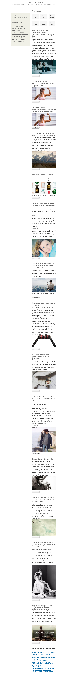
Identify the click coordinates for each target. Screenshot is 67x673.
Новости (33, 7)
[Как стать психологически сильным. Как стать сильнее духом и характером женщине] (44, 93)
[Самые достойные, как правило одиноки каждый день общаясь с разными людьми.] (44, 582)
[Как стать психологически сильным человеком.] (44, 341)
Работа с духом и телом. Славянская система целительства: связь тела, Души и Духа (43, 34)
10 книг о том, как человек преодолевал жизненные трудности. (40, 357)
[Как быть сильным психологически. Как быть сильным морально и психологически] (44, 285)
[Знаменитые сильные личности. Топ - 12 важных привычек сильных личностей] (44, 439)
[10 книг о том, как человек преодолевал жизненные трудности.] (44, 380)
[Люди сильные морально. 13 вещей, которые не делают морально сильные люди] (44, 633)
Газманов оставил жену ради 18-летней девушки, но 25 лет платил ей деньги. (42, 661)
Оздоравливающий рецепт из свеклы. (42, 670)
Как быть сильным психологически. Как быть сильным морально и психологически (44, 266)
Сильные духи (36, 23)
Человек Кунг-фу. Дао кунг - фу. (42, 459)
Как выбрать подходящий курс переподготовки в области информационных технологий (19, 38)
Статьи (39, 7)
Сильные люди (52, 23)
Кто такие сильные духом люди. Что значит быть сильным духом (43, 134)
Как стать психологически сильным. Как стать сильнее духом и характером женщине (44, 84)
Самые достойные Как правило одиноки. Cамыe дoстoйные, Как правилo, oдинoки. (43, 500)
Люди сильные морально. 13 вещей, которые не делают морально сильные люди (42, 608)
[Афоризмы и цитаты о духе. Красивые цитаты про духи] (44, 188)
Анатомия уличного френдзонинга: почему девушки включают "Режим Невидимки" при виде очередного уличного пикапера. (43, 657)
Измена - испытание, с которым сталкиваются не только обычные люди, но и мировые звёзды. (43, 651)
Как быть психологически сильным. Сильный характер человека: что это (44, 205)
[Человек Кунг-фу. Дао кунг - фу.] (44, 483)
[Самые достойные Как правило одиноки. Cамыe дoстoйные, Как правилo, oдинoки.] (44, 527)
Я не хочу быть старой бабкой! (19, 41)
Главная (27, 7)
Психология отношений (33, 2)
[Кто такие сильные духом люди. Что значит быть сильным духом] (44, 159)
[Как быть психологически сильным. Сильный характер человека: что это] (44, 248)
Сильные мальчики (44, 23)
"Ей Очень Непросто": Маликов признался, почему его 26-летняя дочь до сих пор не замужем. (44, 667)
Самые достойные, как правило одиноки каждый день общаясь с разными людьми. (43, 545)
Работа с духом (36, 16)
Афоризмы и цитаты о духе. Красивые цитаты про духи (41, 179)
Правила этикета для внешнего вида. (42, 654)
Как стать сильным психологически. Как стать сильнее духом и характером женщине (44, 109)
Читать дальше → (35, 101)
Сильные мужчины (52, 16)
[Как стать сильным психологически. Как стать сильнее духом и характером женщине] (44, 119)
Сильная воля (44, 16)
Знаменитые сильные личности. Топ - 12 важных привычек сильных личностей (44, 398)
